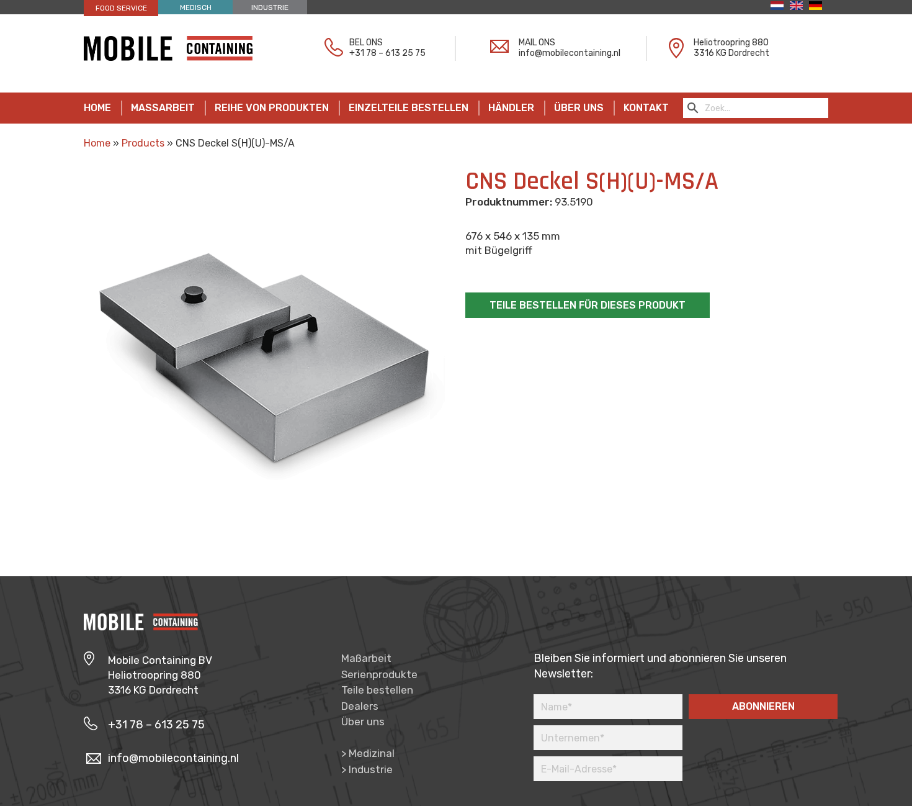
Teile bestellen (377, 690)
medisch (196, 7)
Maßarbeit (366, 658)
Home (97, 143)
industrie (269, 7)
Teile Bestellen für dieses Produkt (588, 305)
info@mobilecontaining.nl (569, 53)
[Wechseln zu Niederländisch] (780, 6)
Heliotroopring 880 (731, 42)
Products (143, 143)
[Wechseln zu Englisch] (799, 6)
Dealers (359, 706)
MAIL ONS (537, 42)
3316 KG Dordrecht (731, 53)
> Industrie (367, 769)
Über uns (363, 721)
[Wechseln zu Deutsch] (818, 6)
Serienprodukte (379, 674)
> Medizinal (368, 753)
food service (121, 8)
